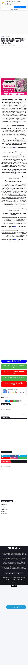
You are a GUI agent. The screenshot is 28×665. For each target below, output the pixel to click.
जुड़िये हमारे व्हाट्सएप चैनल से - (14, 372)
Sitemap (23, 581)
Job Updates (4, 504)
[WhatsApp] (14, 401)
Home (2, 36)
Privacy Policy (13, 579)
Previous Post (5, 414)
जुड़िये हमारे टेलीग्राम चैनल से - (14, 378)
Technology (3, 511)
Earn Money (7, 36)
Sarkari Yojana (4, 509)
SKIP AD (14, 585)
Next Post (24, 414)
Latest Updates (6, 461)
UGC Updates (4, 513)
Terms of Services (7, 581)
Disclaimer (20, 579)
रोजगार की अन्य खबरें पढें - (14, 384)
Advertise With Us (16, 581)
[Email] (17, 401)
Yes (20, 7)
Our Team (14, 582)
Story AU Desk (4, 507)
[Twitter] (8, 401)
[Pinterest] (11, 401)
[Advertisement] (14, 19)
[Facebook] (6, 401)
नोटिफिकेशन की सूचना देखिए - (14, 366)
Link (15, 147)
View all (25, 404)
